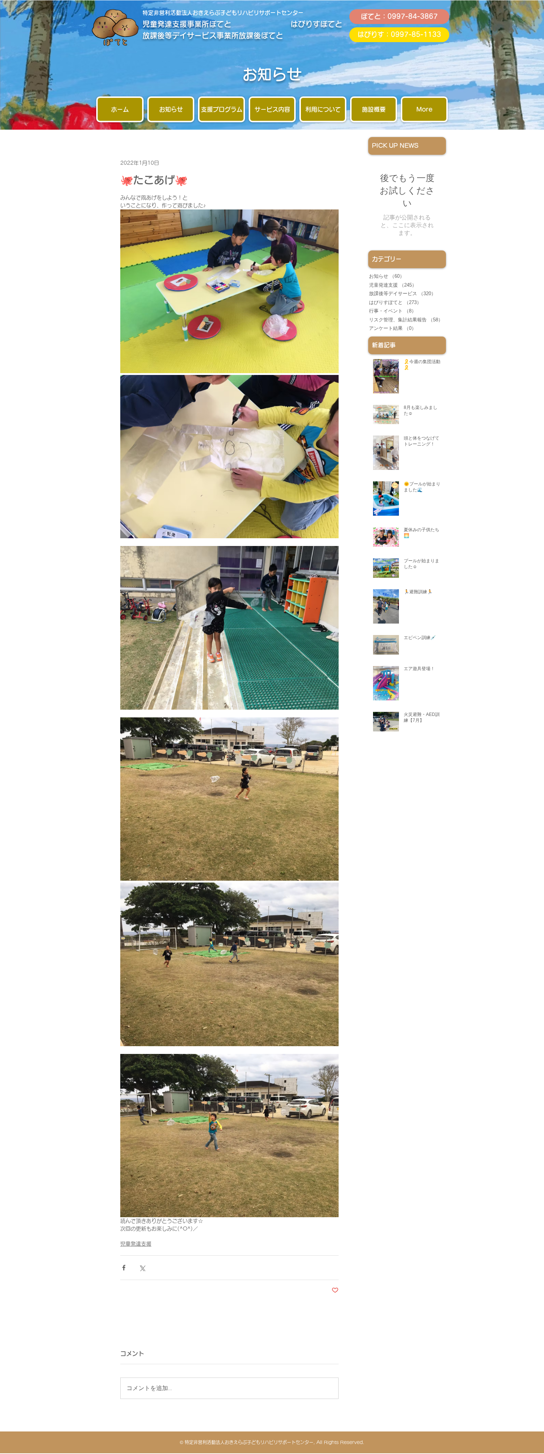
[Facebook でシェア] (123, 1267)
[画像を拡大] (229, 291)
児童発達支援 (135, 1243)
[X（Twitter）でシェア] (141, 1267)
